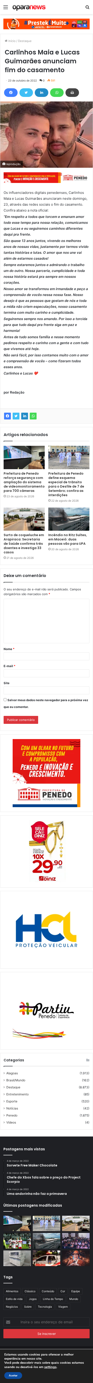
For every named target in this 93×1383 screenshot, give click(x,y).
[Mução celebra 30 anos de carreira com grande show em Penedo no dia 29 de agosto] (76, 1258)
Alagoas (12, 1073)
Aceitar (13, 1375)
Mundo (73, 1299)
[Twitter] (26, 92)
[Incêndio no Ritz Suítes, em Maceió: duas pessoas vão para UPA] (68, 519)
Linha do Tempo (53, 1299)
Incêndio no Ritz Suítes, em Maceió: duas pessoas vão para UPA (67, 539)
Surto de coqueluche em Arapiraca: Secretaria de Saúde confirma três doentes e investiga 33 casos (24, 544)
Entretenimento (17, 1094)
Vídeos (11, 1122)
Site (6, 683)
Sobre (28, 1306)
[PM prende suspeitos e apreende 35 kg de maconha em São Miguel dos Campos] (46, 1258)
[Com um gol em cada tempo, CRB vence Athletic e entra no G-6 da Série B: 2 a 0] (17, 1241)
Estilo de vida (14, 1299)
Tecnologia (45, 1306)
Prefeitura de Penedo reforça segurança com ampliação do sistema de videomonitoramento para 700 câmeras (24, 482)
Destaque (25, 41)
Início (11, 41)
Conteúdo (48, 1291)
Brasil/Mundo (15, 1080)
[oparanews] (29, 7)
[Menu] (5, 9)
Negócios (12, 1306)
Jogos (33, 1299)
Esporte (11, 1101)
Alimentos (12, 1291)
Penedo (11, 1115)
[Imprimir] (72, 92)
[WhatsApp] (57, 92)
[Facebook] (11, 92)
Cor (62, 1291)
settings (50, 1367)
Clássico (30, 1291)
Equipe (75, 1291)
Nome (9, 649)
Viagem (63, 1306)
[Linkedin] (41, 92)
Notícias (12, 1108)
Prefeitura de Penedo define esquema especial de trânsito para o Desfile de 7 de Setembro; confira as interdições (66, 484)
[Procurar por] (87, 9)
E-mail (9, 666)
